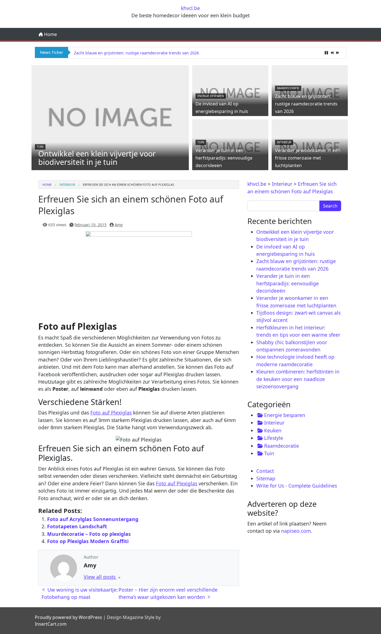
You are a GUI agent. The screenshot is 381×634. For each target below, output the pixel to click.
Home (50, 34)
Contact (265, 470)
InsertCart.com (51, 624)
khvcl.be (190, 8)
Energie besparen (210, 96)
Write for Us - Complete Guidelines (296, 485)
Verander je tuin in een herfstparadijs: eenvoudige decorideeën (224, 157)
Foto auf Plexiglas (111, 412)
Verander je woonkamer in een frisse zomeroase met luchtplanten (307, 157)
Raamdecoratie (288, 88)
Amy (119, 224)
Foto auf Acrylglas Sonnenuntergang (92, 519)
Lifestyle (273, 438)
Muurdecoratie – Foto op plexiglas (89, 534)
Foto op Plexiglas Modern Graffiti (88, 541)
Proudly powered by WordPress (68, 617)
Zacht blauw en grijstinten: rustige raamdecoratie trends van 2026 (136, 53)
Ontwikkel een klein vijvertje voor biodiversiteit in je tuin (97, 157)
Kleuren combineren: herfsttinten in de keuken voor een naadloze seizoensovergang (297, 379)
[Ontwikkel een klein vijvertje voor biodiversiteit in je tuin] (110, 117)
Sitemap (265, 478)
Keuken (272, 430)
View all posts (100, 576)
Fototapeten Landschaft (77, 526)
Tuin (40, 147)
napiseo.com (296, 530)
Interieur (284, 142)
